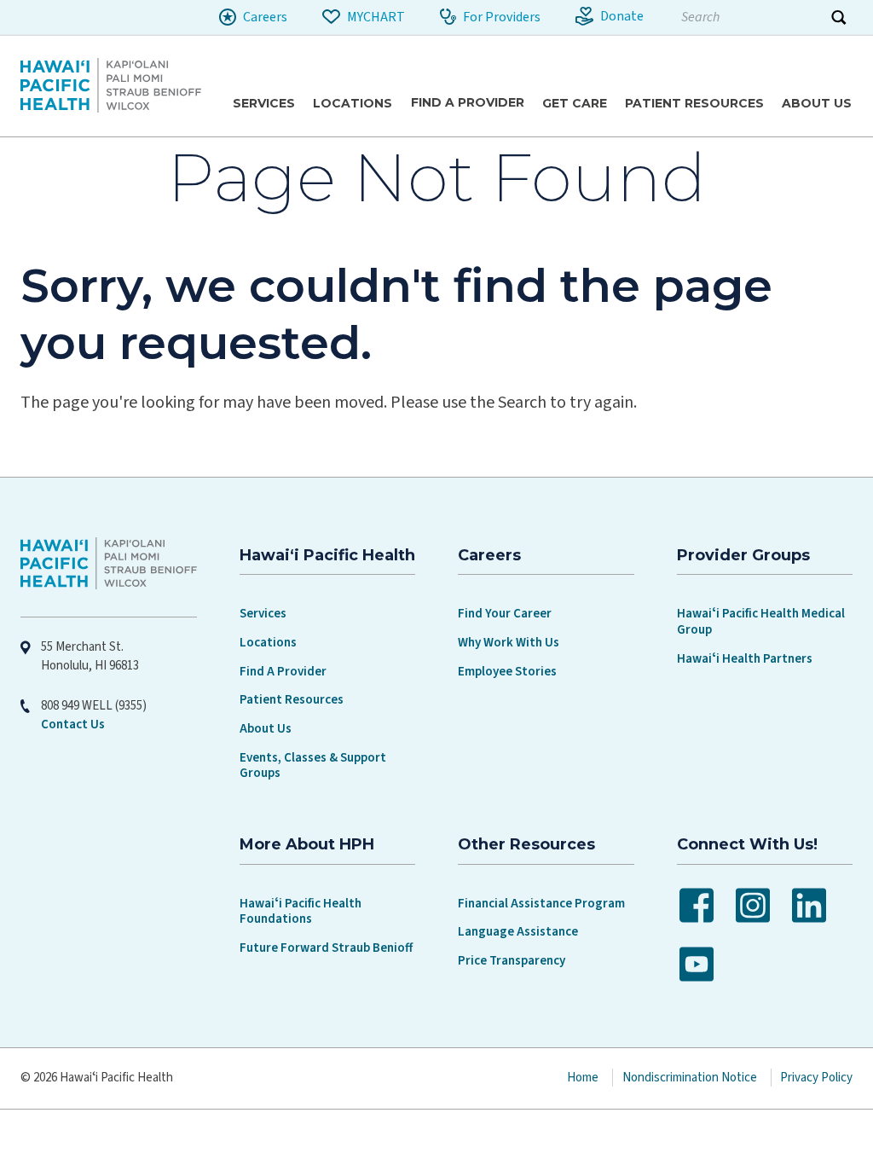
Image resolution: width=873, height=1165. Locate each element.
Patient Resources (292, 700)
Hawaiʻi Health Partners (744, 659)
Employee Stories (507, 672)
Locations (268, 643)
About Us (266, 729)
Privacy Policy (816, 1078)
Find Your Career (505, 614)
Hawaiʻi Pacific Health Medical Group (761, 622)
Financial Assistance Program (541, 904)
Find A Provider (283, 672)
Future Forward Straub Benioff (326, 948)
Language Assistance (518, 932)
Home (582, 1078)
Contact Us (73, 724)
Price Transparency (511, 961)
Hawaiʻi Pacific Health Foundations (300, 912)
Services (263, 614)
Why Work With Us (508, 643)
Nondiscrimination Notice (689, 1078)
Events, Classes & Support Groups (313, 766)
